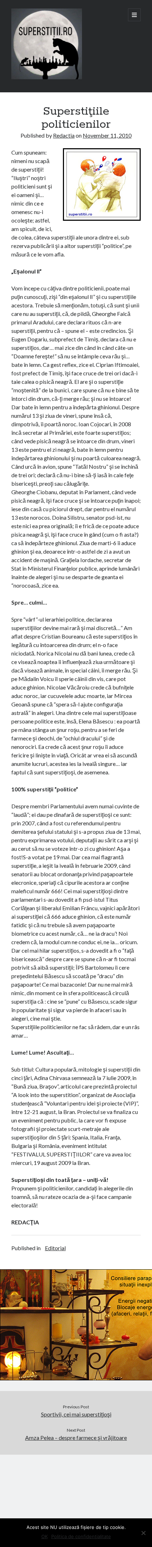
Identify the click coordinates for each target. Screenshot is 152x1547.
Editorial (55, 1248)
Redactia (64, 135)
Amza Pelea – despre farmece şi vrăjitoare (76, 1437)
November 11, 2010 (107, 135)
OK (44, 1536)
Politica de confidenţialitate (81, 1536)
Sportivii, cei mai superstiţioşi (76, 1414)
